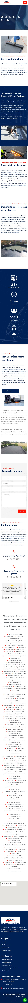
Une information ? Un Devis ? (14, 556)
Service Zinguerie (6, 962)
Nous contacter (6, 948)
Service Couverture (7, 959)
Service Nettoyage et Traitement (10, 968)
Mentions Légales (6, 950)
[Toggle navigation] (25, 2)
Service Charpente (7, 965)
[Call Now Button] (25, 1000)
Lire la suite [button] (14, 593)
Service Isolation (6, 971)
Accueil (4, 942)
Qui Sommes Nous (6, 945)
